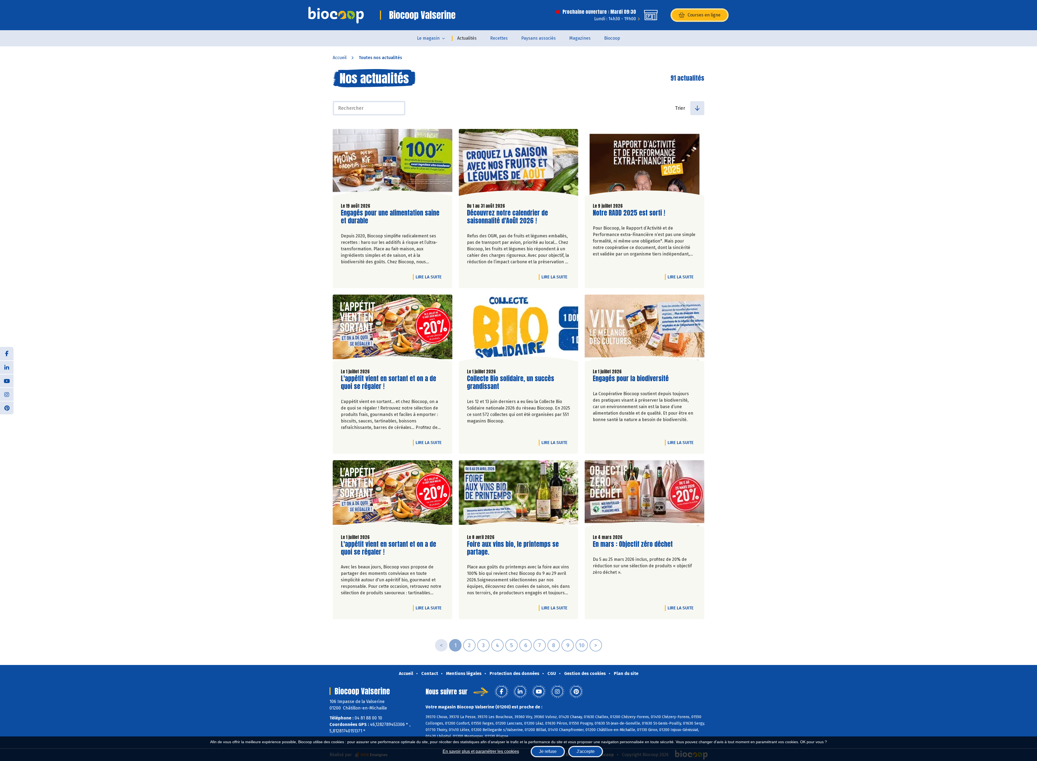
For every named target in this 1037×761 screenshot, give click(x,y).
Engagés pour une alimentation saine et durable (390, 217)
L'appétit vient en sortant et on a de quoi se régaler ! (388, 382)
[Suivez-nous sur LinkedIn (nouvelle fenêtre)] (7, 367)
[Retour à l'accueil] (336, 15)
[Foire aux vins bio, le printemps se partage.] (518, 495)
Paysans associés (538, 38)
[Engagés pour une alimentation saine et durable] (392, 164)
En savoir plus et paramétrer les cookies (481, 751)
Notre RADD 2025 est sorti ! (629, 213)
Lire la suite (430, 276)
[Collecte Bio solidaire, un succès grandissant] (518, 329)
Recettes (499, 38)
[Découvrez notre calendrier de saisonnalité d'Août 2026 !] (518, 164)
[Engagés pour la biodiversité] (644, 329)
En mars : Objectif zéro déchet (633, 544)
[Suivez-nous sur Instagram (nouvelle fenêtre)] (7, 394)
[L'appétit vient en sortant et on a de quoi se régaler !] (392, 329)
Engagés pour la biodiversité (631, 379)
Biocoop (612, 38)
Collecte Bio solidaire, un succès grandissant (510, 382)
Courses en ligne (704, 15)
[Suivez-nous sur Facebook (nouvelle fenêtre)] (7, 353)
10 (582, 645)
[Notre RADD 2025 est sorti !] (644, 164)
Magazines (580, 38)
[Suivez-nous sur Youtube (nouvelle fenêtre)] (7, 380)
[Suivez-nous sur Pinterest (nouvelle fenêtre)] (7, 407)
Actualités (467, 38)
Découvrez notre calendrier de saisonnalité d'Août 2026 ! (507, 217)
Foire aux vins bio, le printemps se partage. (513, 548)
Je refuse (548, 751)
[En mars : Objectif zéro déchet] (644, 495)
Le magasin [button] (428, 38)
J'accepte (586, 751)
